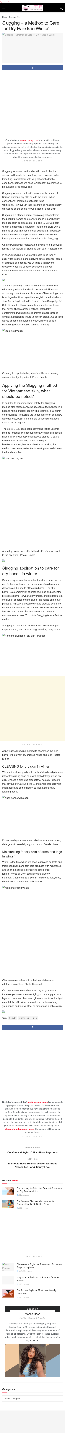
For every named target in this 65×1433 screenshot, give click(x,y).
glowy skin (24, 1017)
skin (35, 1017)
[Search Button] (61, 7)
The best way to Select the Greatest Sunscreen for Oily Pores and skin (39, 1190)
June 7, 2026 (23, 1208)
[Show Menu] (3, 7)
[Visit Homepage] (32, 8)
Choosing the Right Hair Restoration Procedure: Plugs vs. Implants (39, 1266)
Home (4, 17)
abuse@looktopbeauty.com (19, 1128)
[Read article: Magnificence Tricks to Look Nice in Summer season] (8, 1280)
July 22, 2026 (23, 1195)
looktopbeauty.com (29, 140)
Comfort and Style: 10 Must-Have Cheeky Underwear (36, 1292)
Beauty (12, 17)
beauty (12, 1017)
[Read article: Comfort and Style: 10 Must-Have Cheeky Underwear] (8, 1293)
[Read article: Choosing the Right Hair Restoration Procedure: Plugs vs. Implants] (8, 1267)
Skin (19, 17)
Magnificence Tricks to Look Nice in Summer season (38, 1279)
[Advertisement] (32, 105)
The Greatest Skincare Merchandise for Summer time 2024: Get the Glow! (35, 1203)
